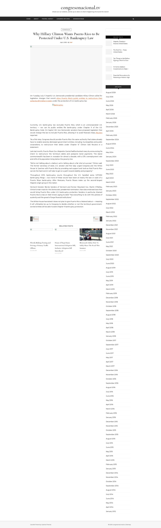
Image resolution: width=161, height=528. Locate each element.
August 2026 (111, 92)
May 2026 (109, 105)
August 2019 (110, 268)
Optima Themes (46, 524)
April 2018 (109, 327)
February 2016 (111, 413)
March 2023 (110, 182)
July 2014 (109, 494)
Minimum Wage (78, 19)
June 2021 (110, 242)
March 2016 (110, 409)
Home (28, 19)
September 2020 (112, 255)
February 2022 (111, 216)
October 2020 (111, 251)
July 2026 (109, 97)
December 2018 (112, 298)
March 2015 (110, 460)
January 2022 (111, 221)
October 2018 (111, 306)
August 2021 (110, 233)
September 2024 (112, 139)
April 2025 (109, 131)
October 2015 (111, 430)
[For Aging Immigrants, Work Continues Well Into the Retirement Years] (34, 219)
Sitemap (128, 524)
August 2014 (111, 490)
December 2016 (112, 370)
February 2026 (111, 118)
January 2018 (111, 336)
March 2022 (110, 212)
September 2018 (112, 310)
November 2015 (112, 426)
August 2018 (110, 315)
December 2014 (112, 473)
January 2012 (111, 511)
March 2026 (110, 114)
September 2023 (112, 161)
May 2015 (109, 451)
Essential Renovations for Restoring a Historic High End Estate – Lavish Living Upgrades (121, 77)
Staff (71, 42)
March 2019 (110, 289)
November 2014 (112, 477)
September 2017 (112, 345)
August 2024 (111, 144)
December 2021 (112, 225)
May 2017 (109, 357)
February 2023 (111, 186)
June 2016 (109, 396)
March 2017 (110, 366)
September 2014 (112, 486)
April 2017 (109, 362)
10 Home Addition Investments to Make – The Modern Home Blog (121, 68)
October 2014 (111, 481)
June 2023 (110, 169)
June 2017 (110, 353)
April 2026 (109, 109)
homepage (66, 29)
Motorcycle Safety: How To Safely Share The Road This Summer (90, 245)
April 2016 (109, 404)
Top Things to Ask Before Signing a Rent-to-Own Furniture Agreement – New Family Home (121, 60)
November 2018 (112, 302)
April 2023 (110, 178)
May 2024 (109, 152)
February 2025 (111, 135)
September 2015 (112, 434)
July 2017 (109, 349)
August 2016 (110, 387)
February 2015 (111, 464)
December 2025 (112, 127)
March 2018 (110, 332)
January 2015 (111, 469)
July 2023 (109, 165)
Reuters (99, 133)
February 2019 (111, 293)
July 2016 (109, 392)
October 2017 (111, 340)
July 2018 (109, 319)
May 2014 (109, 503)
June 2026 (110, 101)
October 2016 (111, 379)
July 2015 (109, 443)
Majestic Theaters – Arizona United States (120, 42)
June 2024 (110, 148)
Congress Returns (63, 19)
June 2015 (109, 447)
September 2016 (112, 383)
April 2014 (109, 507)
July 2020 (109, 259)
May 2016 (109, 400)
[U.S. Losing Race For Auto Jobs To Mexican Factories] (98, 219)
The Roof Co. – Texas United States (120, 51)
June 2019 (110, 276)
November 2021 (112, 229)
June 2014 (110, 498)
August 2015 (110, 439)
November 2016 (112, 375)
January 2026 (111, 122)
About (36, 19)
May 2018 (109, 323)
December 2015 (112, 422)
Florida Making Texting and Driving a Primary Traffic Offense (40, 245)
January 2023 (111, 191)
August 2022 (111, 204)
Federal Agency (47, 19)
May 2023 (109, 174)
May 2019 (109, 280)
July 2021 (109, 238)
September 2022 (112, 199)
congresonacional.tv (80, 7)
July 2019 (109, 272)
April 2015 (109, 456)
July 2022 (109, 208)
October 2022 (111, 195)
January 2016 (111, 417)
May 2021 (109, 246)
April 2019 (109, 285)
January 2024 (111, 157)
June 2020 (110, 263)
